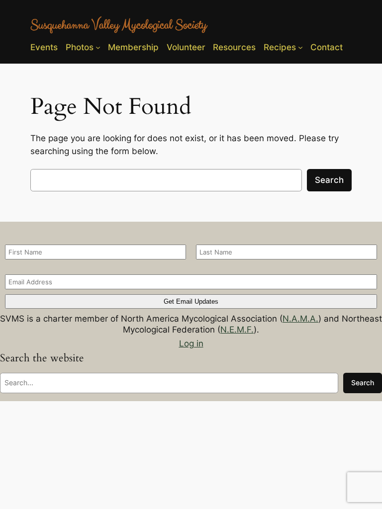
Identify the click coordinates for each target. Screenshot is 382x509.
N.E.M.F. (237, 330)
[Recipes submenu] (300, 47)
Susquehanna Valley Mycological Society (118, 25)
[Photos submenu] (98, 47)
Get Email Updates (191, 301)
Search (329, 180)
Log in (191, 343)
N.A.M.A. (300, 319)
